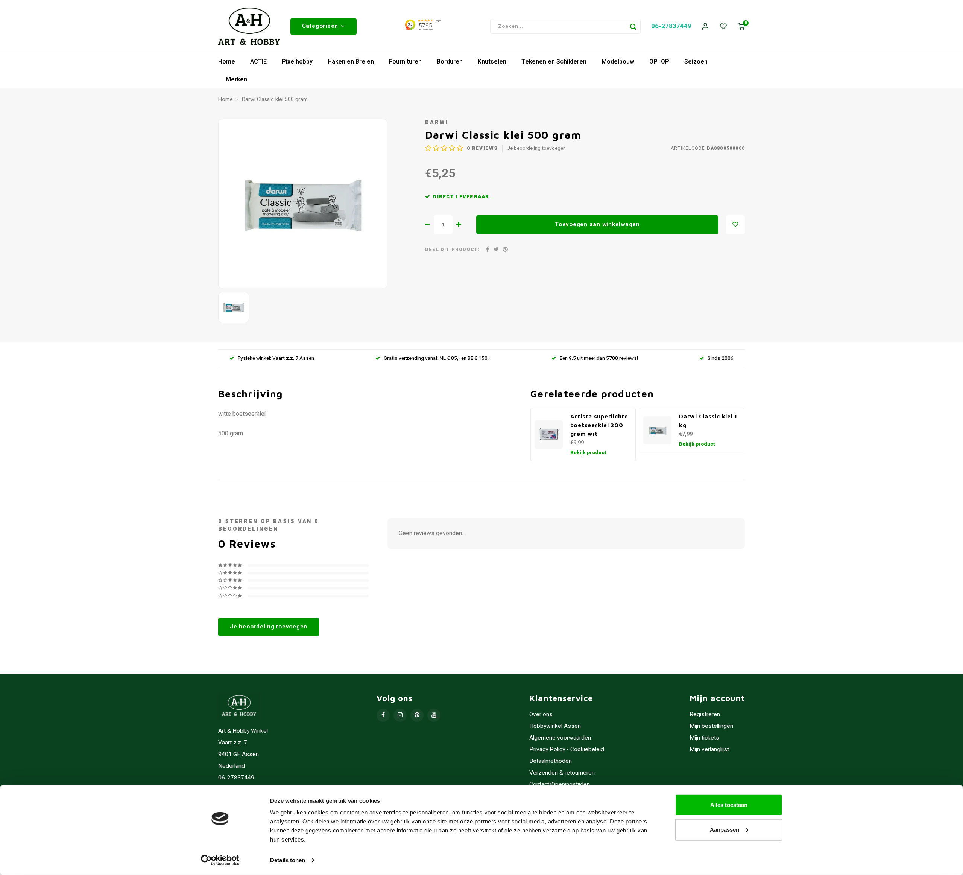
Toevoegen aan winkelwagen (597, 224)
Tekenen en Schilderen (553, 61)
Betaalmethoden (550, 761)
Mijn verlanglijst (709, 749)
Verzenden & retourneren (562, 772)
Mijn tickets (704, 737)
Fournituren (405, 61)
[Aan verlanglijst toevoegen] (735, 224)
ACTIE (258, 61)
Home (226, 61)
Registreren (705, 714)
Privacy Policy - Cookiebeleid (566, 749)
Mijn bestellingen (711, 726)
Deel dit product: (452, 250)
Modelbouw (617, 61)
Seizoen (696, 61)
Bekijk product (588, 453)
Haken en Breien (351, 61)
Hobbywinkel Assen (555, 726)
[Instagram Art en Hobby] (400, 715)
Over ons (541, 714)
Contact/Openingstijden (559, 784)
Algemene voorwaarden (560, 737)
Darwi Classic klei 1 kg (708, 420)
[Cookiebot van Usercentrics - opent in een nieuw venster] (220, 860)
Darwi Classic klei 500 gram (275, 99)
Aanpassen (724, 829)
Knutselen (492, 61)
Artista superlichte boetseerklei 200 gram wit (599, 425)
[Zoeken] (633, 26)
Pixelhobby (297, 61)
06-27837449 (671, 26)
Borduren (450, 61)
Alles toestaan (728, 805)
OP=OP (659, 61)
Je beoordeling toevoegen (536, 148)
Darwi (436, 122)
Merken (236, 79)
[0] (741, 26)
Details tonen (287, 860)
